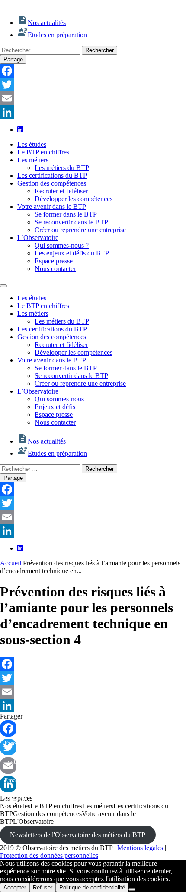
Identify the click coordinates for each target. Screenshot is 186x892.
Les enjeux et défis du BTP (72, 253)
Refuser (42, 887)
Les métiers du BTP (62, 167)
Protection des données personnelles (49, 855)
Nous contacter (55, 268)
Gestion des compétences (51, 183)
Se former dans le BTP (66, 214)
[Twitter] (93, 84)
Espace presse (54, 261)
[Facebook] (93, 71)
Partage (13, 59)
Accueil (10, 563)
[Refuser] (131, 889)
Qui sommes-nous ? (62, 245)
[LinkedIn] (93, 112)
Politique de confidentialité (92, 887)
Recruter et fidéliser (61, 191)
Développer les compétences (73, 198)
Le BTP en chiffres (43, 152)
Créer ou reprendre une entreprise (80, 229)
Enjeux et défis (55, 406)
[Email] (93, 98)
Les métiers (32, 160)
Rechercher (99, 50)
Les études (31, 144)
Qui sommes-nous (59, 399)
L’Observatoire (37, 237)
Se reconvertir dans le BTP (71, 222)
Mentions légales (140, 847)
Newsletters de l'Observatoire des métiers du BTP (77, 834)
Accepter (14, 887)
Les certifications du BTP (52, 175)
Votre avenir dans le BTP (51, 206)
